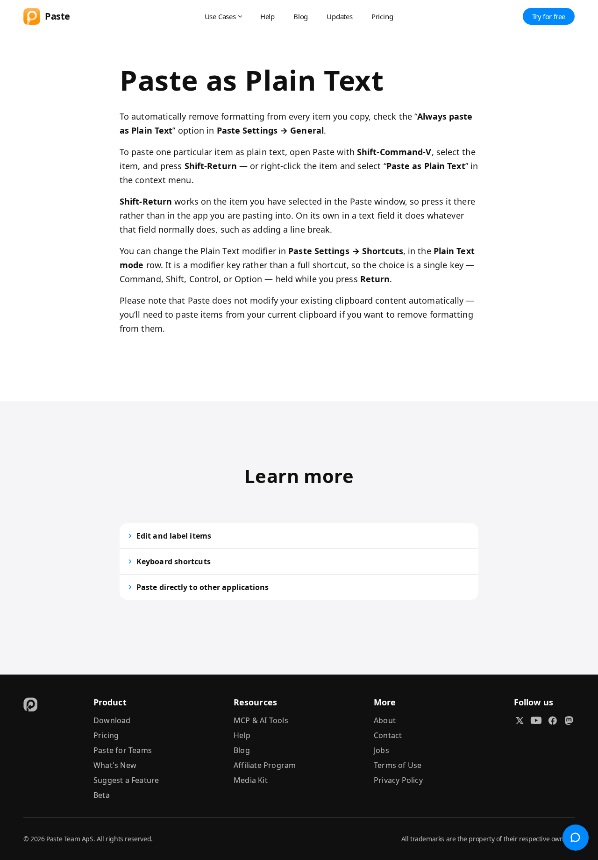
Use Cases (220, 16)
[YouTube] (536, 720)
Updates (340, 16)
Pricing (382, 16)
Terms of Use (397, 765)
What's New (114, 765)
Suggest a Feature (126, 780)
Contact (388, 735)
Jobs (381, 750)
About (385, 720)
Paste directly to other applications (202, 587)
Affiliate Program (265, 765)
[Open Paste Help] (575, 837)
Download (112, 720)
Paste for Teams (122, 750)
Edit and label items (173, 536)
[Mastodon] (569, 720)
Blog (300, 16)
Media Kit (251, 780)
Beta (101, 795)
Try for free (548, 16)
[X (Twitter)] (520, 720)
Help (267, 16)
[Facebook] (552, 720)
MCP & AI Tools (261, 720)
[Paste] (30, 704)
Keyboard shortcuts (173, 561)
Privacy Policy (398, 780)
